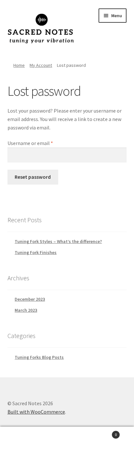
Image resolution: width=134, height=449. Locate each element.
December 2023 (30, 299)
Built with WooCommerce (36, 411)
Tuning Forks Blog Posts (39, 357)
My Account (41, 65)
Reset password (33, 177)
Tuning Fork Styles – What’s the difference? (58, 241)
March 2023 (26, 310)
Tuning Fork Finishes (36, 252)
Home (19, 65)
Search (67, 438)
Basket (103, 432)
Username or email (39, 143)
